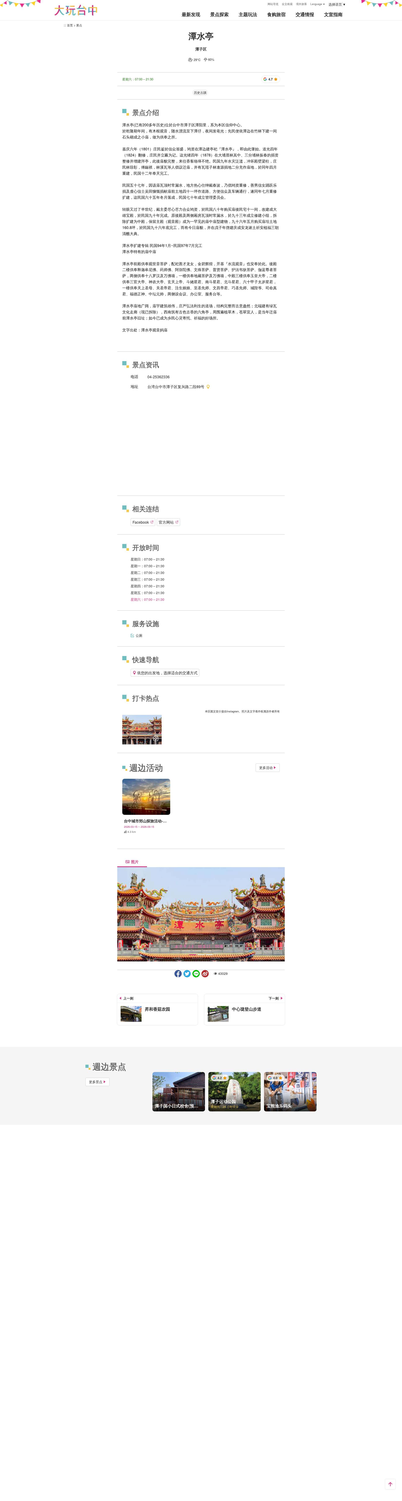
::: (263, 3)
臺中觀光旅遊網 (75, 10)
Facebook (141, 522)
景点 (79, 25)
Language (316, 4)
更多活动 (266, 767)
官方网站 (166, 522)
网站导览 (273, 4)
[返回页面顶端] (390, 1484)
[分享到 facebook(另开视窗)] (178, 973)
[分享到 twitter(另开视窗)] (187, 973)
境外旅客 (301, 4)
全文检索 (287, 4)
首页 (70, 25)
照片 (135, 861)
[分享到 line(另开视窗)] (196, 973)
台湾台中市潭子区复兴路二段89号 (175, 386)
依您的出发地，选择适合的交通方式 (167, 672)
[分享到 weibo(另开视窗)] (205, 973)
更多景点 (95, 1081)
